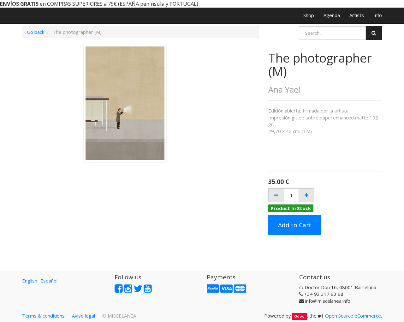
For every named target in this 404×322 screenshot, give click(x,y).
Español (48, 280)
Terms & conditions (43, 316)
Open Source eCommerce (353, 316)
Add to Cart (294, 225)
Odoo (299, 316)
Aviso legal (83, 316)
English (29, 280)
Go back (35, 32)
